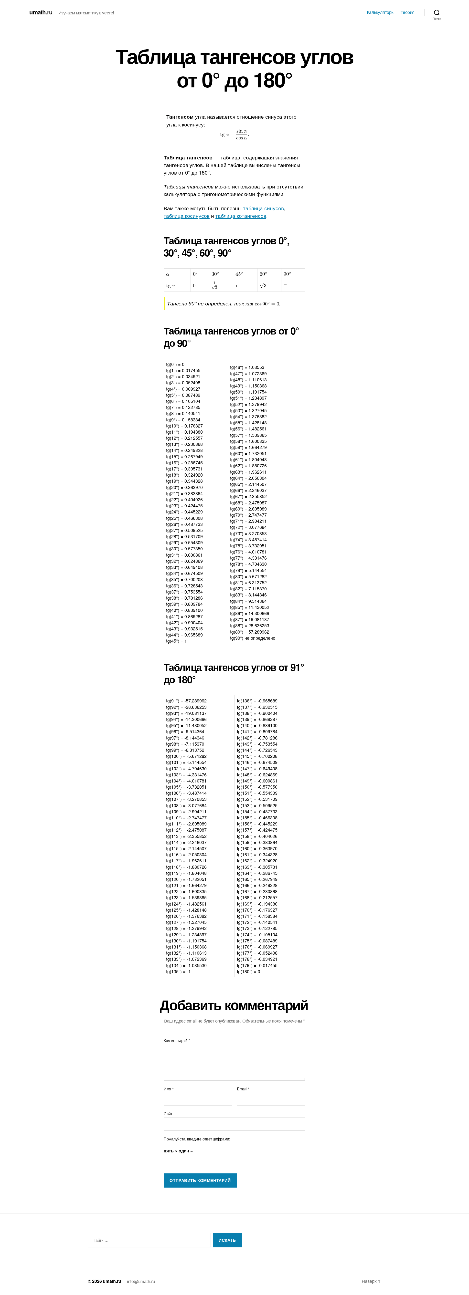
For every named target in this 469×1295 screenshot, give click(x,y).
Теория (408, 12)
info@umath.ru (141, 1281)
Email (243, 1089)
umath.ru (41, 12)
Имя (169, 1089)
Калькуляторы (380, 12)
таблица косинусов (187, 215)
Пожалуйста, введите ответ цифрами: (197, 1139)
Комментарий (177, 1040)
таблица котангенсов (240, 215)
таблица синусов (263, 208)
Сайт (168, 1113)
